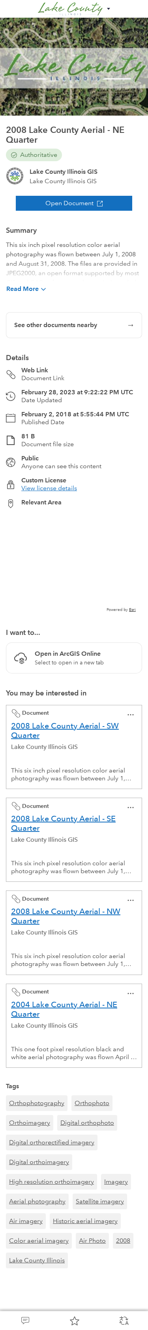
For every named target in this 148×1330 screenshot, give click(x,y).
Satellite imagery (100, 1201)
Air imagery (26, 1221)
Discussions (24, 1320)
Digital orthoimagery (39, 1162)
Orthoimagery (29, 1122)
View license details (49, 488)
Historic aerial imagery (85, 1221)
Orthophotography (36, 1103)
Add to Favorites (74, 1320)
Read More (22, 288)
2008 (123, 1240)
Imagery (116, 1181)
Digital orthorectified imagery (51, 1142)
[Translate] (123, 1320)
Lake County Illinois (37, 1260)
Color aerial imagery (39, 1240)
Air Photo (92, 1240)
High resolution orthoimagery (51, 1181)
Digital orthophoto (87, 1122)
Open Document (69, 203)
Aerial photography (37, 1201)
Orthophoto (92, 1103)
